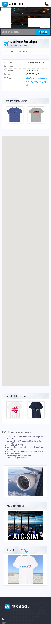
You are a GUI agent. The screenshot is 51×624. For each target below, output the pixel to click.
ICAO (19, 51)
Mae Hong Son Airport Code (19, 456)
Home (4, 623)
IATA (7, 51)
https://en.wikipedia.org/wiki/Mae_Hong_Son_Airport (36, 81)
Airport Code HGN (15, 454)
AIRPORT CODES (17, 4)
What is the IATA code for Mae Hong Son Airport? (27, 451)
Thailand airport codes (16, 458)
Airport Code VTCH (15, 445)
